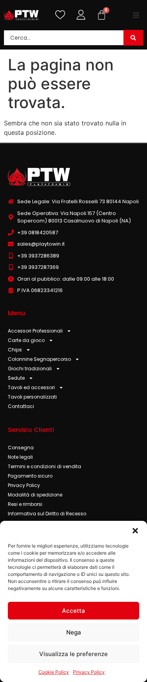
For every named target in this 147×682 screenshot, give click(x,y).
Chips (15, 349)
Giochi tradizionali (30, 368)
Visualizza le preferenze (73, 654)
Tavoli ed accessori (31, 387)
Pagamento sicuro (30, 475)
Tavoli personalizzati (32, 396)
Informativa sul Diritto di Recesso (47, 513)
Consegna (21, 447)
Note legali (20, 457)
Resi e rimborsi (25, 504)
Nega (73, 632)
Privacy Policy (89, 672)
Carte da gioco (26, 340)
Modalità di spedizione (35, 494)
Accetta (73, 610)
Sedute (16, 378)
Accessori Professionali (35, 330)
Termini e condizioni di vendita (44, 466)
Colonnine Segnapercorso (39, 359)
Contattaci (21, 406)
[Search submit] (133, 38)
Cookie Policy (53, 672)
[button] (135, 531)
